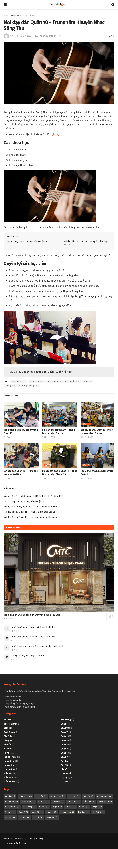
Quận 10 (33, 15)
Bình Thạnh (9, 732)
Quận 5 (64, 744)
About (6, 839)
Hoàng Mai (9, 765)
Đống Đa (8, 740)
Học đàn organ (36, 381)
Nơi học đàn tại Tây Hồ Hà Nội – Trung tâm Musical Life (30, 506)
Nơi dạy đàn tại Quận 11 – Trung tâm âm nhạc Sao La (29, 512)
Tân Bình (65, 761)
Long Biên (9, 769)
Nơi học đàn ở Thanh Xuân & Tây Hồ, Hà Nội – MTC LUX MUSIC (33, 496)
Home (6, 15)
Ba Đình (7, 719)
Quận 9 (64, 757)
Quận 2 (64, 736)
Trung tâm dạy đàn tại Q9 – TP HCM (28, 655)
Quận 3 (64, 740)
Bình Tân (8, 728)
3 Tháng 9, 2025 (24, 36)
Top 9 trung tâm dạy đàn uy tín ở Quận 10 (27, 241)
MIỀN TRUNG (10, 781)
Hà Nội (7, 753)
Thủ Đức (65, 777)
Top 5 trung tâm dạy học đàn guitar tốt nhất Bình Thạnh (37, 646)
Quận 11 (48, 424)
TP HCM (25, 15)
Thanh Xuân (66, 773)
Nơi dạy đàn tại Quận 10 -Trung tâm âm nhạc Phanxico (30, 517)
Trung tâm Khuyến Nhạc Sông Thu (21, 386)
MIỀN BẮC (8, 773)
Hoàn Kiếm (9, 761)
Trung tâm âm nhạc (18, 843)
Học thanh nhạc (72, 381)
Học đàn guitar (18, 381)
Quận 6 (64, 748)
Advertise (19, 839)
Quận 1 (64, 724)
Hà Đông (8, 748)
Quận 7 (64, 753)
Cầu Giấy (8, 736)
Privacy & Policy (36, 839)
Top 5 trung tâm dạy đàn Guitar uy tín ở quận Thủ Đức (32, 614)
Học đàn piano (54, 381)
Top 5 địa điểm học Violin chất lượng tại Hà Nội (33, 636)
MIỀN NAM (15, 15)
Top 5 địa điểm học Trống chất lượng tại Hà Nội (33, 627)
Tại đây (54, 134)
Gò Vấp (7, 744)
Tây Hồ (64, 769)
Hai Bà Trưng (10, 757)
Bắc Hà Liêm (10, 724)
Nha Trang (66, 719)
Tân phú (64, 765)
